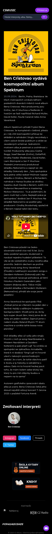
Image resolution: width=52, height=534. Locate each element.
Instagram (9, 438)
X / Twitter (9, 445)
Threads (38, 438)
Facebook (24, 438)
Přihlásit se (42, 10)
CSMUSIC (9, 10)
